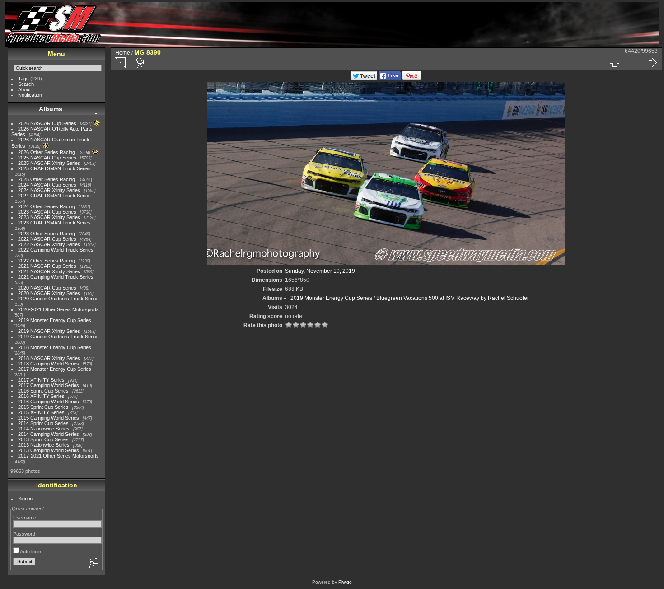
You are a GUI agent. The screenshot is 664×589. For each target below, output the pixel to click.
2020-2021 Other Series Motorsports (58, 309)
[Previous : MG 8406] (633, 63)
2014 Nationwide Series (44, 428)
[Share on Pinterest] (411, 78)
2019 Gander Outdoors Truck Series (58, 336)
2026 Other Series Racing (46, 152)
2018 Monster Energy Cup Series (54, 347)
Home (122, 53)
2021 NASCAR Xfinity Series (49, 271)
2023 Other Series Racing (46, 233)
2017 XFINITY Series (41, 380)
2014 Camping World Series (48, 434)
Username (24, 517)
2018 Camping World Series (48, 363)
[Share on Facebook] (390, 78)
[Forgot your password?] (93, 564)
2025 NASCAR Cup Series (47, 157)
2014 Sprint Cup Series (43, 423)
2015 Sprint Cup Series (43, 407)
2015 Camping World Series (48, 418)
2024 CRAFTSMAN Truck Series (54, 195)
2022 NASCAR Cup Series (47, 239)
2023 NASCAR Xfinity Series (49, 217)
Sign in (25, 498)
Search (26, 84)
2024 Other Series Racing (46, 206)
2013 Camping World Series (48, 450)
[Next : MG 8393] (652, 63)
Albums (50, 108)
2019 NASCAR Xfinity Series (49, 331)
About (24, 89)
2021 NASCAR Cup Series (47, 266)
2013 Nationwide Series (44, 445)
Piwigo (345, 582)
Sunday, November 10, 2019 (320, 271)
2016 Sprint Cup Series (43, 390)
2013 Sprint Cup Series (43, 439)
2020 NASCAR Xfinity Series (49, 293)
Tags (23, 78)
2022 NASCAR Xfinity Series (49, 244)
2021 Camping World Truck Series (56, 277)
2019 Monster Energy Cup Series (54, 320)
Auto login (30, 551)
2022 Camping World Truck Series (56, 249)
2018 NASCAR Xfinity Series (49, 358)
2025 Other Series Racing (46, 179)
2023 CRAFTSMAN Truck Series (54, 222)
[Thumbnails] (614, 63)
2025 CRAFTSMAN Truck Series (54, 168)
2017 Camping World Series (48, 385)
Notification (30, 95)
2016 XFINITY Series (41, 396)
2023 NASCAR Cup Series (47, 212)
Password (24, 534)
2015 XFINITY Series (41, 412)
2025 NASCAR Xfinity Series (49, 163)
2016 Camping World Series (48, 401)
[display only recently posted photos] (97, 109)
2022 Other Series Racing (46, 260)
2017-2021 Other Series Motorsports (58, 455)
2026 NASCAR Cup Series (47, 123)
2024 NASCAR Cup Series (47, 184)
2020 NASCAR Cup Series (47, 287)
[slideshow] (140, 63)
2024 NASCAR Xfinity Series (49, 190)
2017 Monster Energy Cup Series (54, 369)
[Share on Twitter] (364, 78)
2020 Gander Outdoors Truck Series (58, 298)
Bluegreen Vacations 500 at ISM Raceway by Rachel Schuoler (452, 298)
